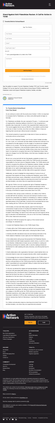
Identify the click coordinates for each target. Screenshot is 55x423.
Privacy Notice (6, 417)
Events (30, 339)
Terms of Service (13, 417)
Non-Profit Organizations (9, 333)
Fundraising (31, 341)
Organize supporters (34, 353)
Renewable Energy (22, 417)
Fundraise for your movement (36, 349)
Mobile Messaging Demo (9, 353)
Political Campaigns (7, 339)
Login (43, 322)
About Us (5, 366)
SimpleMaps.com (24, 397)
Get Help (31, 366)
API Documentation (33, 372)
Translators (34, 417)
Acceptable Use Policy (43, 417)
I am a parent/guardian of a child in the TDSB (19, 54)
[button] (50, 5)
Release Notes (6, 368)
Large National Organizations (9, 335)
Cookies (29, 417)
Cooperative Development (9, 364)
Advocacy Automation (34, 343)
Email (30, 333)
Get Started (5, 349)
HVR (28, 401)
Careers (5, 355)
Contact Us (5, 357)
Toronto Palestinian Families (15, 98)
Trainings (31, 364)
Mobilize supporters (33, 351)
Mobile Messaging (33, 335)
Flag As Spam (49, 82)
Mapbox (14, 394)
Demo (4, 351)
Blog (4, 370)
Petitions (31, 337)
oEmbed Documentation (34, 374)
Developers (32, 368)
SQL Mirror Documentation (35, 370)
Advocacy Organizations (8, 337)
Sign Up (30, 322)
